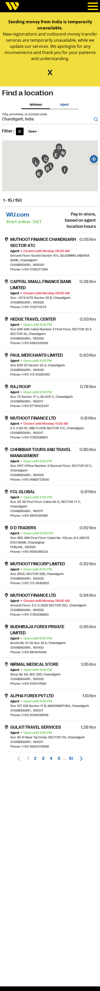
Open (32, 131)
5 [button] (59, 758)
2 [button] (35, 758)
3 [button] (43, 758)
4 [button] (51, 758)
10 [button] (71, 758)
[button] (79, 758)
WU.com (17, 214)
